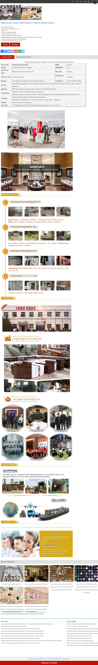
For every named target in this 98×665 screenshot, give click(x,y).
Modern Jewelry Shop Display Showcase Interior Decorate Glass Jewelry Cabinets (22, 633)
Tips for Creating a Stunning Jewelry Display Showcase (81, 624)
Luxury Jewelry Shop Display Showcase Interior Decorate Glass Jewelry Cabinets (22, 631)
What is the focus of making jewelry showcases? (79, 638)
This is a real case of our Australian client (77, 626)
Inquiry (5, 44)
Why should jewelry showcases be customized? (79, 636)
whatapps (15, 44)
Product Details (7, 57)
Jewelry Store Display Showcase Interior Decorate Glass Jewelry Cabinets (20, 638)
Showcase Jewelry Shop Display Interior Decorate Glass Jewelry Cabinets (20, 628)
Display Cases (59, 658)
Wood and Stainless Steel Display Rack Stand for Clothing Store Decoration (23, 614)
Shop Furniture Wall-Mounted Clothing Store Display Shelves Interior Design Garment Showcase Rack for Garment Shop (36, 607)
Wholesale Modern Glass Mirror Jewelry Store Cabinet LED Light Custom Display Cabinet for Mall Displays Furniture (31, 640)
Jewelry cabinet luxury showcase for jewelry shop (14, 624)
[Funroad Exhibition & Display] (11, 6)
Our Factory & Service (23, 57)
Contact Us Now (49, 663)
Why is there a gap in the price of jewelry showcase (80, 640)
